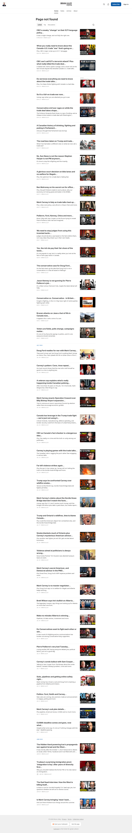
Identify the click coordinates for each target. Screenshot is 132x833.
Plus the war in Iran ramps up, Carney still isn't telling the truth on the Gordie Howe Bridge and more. (56, 469)
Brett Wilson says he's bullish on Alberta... (55, 601)
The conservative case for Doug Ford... (54, 266)
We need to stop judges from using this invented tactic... (54, 232)
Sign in (126, 4)
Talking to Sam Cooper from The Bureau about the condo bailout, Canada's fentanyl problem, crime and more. (56, 665)
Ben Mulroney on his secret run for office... (56, 187)
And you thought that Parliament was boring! (52, 131)
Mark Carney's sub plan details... (51, 709)
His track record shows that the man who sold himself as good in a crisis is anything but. (55, 369)
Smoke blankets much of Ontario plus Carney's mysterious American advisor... (55, 534)
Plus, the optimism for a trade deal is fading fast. (53, 177)
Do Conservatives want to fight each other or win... (56, 630)
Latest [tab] (40, 25)
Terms (70, 819)
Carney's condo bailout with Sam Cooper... (55, 662)
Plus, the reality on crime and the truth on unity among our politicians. (56, 439)
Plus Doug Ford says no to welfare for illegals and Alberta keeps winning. (56, 589)
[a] (88, 34)
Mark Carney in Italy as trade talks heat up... (56, 202)
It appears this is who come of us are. (49, 318)
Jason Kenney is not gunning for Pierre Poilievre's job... (54, 282)
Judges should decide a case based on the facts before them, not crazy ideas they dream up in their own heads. (57, 237)
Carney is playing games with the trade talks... (57, 450)
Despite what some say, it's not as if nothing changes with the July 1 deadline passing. (57, 729)
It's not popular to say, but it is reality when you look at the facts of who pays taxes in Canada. (56, 254)
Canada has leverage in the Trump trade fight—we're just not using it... (57, 416)
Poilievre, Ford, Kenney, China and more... (55, 216)
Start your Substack (61, 824)
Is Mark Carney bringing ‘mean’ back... (54, 800)
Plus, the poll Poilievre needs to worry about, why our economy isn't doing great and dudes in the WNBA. (54, 191)
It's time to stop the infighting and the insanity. (52, 161)
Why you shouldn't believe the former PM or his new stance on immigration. (56, 771)
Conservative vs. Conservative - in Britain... (56, 298)
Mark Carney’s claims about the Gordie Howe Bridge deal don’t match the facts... (56, 499)
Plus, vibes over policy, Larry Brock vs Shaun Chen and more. (57, 205)
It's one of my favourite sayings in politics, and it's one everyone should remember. (55, 335)
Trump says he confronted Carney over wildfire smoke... (54, 481)
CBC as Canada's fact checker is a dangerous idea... (57, 434)
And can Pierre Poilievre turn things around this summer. (56, 802)
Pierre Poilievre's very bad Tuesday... (53, 647)
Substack (56, 829)
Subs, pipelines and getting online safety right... (55, 678)
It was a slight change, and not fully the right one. (53, 35)
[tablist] (46, 25)
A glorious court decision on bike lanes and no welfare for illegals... (56, 173)
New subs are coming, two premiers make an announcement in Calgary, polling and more (57, 698)
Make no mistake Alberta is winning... (53, 616)
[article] (66, 35)
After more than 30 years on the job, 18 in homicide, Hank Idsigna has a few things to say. (56, 387)
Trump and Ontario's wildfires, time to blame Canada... (56, 517)
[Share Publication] (108, 4)
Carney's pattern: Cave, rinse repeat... (53, 365)
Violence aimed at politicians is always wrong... (54, 552)
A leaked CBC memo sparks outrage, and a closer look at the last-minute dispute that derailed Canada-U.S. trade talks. (57, 67)
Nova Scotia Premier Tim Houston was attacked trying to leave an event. (55, 557)
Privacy (64, 819)
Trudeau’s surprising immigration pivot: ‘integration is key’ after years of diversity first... (55, 764)
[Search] (104, 4)
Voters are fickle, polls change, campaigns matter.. (55, 330)
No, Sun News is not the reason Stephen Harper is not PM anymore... (54, 157)
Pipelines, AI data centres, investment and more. (53, 618)
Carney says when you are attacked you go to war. (53, 97)
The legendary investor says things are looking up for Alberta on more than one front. (57, 604)
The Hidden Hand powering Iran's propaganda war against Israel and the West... (57, 745)
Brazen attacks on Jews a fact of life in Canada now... (54, 314)
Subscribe (116, 4)
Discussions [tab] (51, 25)
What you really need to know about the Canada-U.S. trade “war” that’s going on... (55, 47)
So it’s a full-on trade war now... (50, 94)
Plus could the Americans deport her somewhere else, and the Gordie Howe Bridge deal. (56, 522)
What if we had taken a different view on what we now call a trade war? (57, 145)
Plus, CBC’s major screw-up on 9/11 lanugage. (52, 51)
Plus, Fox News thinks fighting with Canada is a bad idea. (55, 84)
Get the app (75, 824)
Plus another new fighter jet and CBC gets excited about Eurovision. (55, 539)
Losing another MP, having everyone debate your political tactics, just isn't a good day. (56, 650)
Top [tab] (45, 25)
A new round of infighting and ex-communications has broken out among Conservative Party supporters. (55, 635)
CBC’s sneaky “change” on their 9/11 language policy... (57, 31)
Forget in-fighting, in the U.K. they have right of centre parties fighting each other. (57, 302)
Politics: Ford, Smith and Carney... (51, 694)
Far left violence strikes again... (50, 465)
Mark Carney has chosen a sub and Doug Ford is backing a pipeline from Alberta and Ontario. (56, 683)
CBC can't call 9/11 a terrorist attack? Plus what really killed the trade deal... (55, 62)
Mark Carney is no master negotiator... (54, 586)
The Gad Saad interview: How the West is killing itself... (55, 783)
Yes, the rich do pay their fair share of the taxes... (55, 249)
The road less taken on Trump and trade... (55, 141)
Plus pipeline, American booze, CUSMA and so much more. (56, 712)
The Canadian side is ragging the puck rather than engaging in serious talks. (56, 454)
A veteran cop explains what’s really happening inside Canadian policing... (53, 381)
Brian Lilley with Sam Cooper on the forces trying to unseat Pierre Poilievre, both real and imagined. (56, 219)
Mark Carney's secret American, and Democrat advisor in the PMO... (53, 569)
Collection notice (78, 819)
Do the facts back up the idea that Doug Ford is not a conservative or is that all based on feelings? (54, 269)
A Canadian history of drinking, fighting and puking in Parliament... (56, 126)
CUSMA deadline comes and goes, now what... (54, 724)
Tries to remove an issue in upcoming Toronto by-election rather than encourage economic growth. (56, 404)
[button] (56, 11)
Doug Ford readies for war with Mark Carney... (57, 350)
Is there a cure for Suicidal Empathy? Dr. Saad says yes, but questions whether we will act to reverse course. (56, 788)
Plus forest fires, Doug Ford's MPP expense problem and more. (55, 574)
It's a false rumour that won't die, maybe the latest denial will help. (57, 287)
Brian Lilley (47, 37)
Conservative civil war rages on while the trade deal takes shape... (55, 109)
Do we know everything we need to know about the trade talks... (55, 80)
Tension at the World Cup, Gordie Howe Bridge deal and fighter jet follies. (55, 487)
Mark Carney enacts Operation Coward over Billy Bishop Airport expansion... (56, 399)
